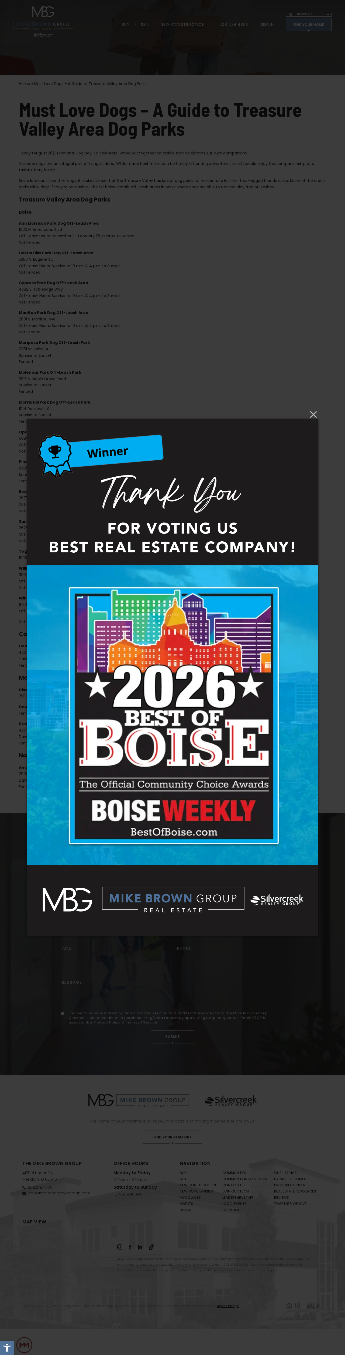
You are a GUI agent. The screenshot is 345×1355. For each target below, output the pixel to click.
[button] (7, 1348)
